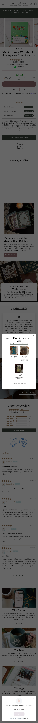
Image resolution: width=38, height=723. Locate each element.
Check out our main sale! (19, 344)
